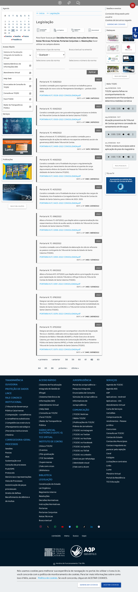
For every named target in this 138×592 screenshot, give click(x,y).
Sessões (9, 449)
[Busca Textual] (95, 32)
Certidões (110, 413)
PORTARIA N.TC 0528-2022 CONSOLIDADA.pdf (60, 96)
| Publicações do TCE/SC (83, 422)
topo (84, 536)
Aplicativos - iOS (113, 401)
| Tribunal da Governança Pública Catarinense (16, 409)
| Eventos (43, 450)
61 (87, 360)
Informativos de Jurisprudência (80, 403)
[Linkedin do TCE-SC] (91, 527)
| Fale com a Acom (81, 467)
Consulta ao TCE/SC (115, 433)
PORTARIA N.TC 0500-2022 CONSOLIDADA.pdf (60, 120)
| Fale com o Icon (46, 466)
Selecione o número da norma (82, 61)
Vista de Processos (13, 481)
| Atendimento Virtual (49, 405)
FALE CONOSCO (13, 398)
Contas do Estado (114, 437)
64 (40, 368)
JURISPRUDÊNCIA (82, 380)
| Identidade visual (81, 463)
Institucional (13, 402)
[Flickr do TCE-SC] (98, 527)
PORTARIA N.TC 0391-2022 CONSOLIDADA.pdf (60, 284)
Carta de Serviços (114, 409)
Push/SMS (9, 469)
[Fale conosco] (78, 4)
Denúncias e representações (18, 477)
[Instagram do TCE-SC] (40, 527)
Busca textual (45, 521)
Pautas (8, 453)
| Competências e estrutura (17, 423)
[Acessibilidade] (60, 4)
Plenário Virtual (113, 474)
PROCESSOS (11, 444)
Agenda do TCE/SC (114, 385)
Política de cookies (47, 578)
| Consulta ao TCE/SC (48, 413)
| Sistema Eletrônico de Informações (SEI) (49, 399)
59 (74, 360)
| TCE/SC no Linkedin (82, 455)
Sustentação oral (13, 461)
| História (9, 435)
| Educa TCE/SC (46, 446)
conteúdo (56, 536)
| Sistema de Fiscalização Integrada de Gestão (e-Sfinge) (50, 389)
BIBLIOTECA (45, 475)
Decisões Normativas (48, 500)
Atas (7, 457)
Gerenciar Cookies (116, 24)
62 (93, 361)
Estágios (110, 458)
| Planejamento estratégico (17, 427)
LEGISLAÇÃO (45, 480)
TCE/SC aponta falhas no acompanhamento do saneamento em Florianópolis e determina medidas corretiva (119, 96)
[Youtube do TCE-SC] (61, 527)
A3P (108, 393)
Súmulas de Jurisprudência (85, 397)
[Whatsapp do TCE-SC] (54, 527)
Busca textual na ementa (80, 50)
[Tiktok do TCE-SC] (83, 527)
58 (67, 360)
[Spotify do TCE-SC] (76, 527)
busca (75, 536)
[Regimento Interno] (78, 32)
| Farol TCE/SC (45, 417)
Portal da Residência (115, 478)
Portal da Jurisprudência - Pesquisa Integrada (84, 387)
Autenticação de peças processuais (15, 487)
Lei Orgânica (45, 488)
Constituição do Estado (50, 484)
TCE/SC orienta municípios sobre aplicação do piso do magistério (120, 147)
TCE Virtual (46, 437)
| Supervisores (45, 462)
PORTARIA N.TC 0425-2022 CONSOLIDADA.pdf (60, 203)
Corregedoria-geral (18, 440)
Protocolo (10, 473)
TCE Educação (112, 482)
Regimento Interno (47, 492)
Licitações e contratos (116, 462)
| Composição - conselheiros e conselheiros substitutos (18, 417)
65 (47, 368)
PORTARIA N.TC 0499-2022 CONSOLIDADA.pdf (60, 147)
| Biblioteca (44, 470)
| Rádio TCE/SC (79, 418)
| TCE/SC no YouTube (82, 439)
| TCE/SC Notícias (80, 414)
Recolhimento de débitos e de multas (17, 499)
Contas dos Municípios (116, 441)
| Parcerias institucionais (16, 431)
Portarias (43, 508)
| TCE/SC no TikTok (81, 451)
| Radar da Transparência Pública (50, 423)
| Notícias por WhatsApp (84, 459)
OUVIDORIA (11, 385)
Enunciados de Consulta (84, 393)
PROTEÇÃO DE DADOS (16, 389)
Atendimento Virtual (115, 405)
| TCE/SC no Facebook (82, 443)
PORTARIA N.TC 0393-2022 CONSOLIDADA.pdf (60, 257)
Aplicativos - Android (116, 397)
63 (99, 360)
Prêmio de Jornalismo (82, 427)
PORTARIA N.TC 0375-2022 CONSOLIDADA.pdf (60, 350)
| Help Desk (44, 409)
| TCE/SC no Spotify (81, 447)
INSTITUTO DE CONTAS (51, 442)
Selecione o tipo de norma (48, 50)
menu (66, 536)
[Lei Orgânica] (60, 32)
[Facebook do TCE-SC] (69, 527)
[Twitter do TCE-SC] (47, 527)
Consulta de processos (15, 465)
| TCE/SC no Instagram (83, 431)
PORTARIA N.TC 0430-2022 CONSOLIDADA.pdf (60, 176)
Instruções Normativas (49, 504)
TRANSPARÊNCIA (14, 380)
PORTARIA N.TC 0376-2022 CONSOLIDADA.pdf (60, 314)
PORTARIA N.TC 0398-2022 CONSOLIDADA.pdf (60, 230)
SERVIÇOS (111, 380)
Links (108, 466)
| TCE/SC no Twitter (81, 435)
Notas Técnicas (46, 517)
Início (41, 13)
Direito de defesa (13, 493)
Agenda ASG (111, 389)
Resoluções (44, 496)
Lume (108, 470)
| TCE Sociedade (46, 458)
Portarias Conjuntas (48, 513)
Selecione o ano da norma (48, 61)
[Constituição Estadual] (43, 32)
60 (80, 360)
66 (53, 368)
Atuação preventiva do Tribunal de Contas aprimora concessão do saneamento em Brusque (120, 124)
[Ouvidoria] (69, 4)
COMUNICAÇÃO (81, 410)
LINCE (8, 393)
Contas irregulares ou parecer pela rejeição (116, 448)
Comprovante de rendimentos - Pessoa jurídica (116, 421)
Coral (108, 454)
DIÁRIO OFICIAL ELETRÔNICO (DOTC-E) (51, 431)
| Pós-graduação (46, 454)
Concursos (111, 429)
